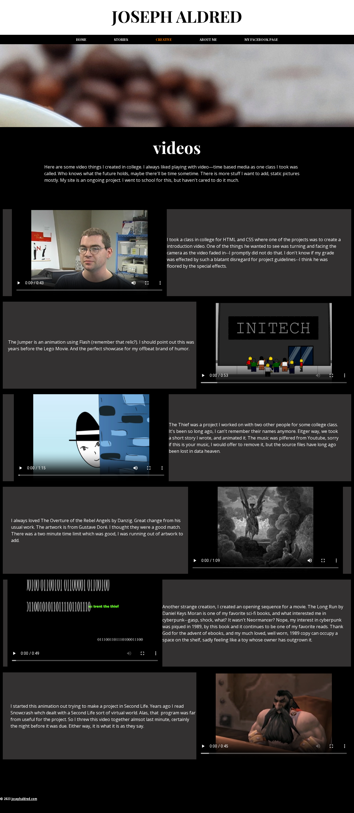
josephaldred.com (24, 798)
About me (208, 39)
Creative (164, 39)
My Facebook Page (261, 39)
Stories (121, 39)
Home (81, 39)
